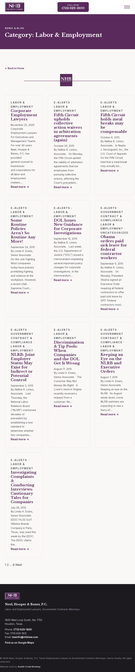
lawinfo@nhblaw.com (25, 637)
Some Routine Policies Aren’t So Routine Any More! (23, 231)
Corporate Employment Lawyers (24, 114)
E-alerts (62, 102)
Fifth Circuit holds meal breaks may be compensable (114, 123)
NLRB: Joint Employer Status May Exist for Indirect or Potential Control (23, 367)
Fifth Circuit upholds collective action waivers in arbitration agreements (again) (68, 127)
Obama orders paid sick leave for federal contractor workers (114, 247)
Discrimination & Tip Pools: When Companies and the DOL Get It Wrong (69, 353)
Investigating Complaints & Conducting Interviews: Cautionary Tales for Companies (23, 487)
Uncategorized (114, 232)
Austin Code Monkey (29, 666)
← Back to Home (14, 68)
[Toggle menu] (127, 7)
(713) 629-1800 (23, 629)
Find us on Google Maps (19, 642)
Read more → (20, 187)
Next (18, 564)
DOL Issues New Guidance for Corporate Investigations (68, 226)
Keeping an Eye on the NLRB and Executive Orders (112, 363)
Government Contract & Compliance (112, 216)
